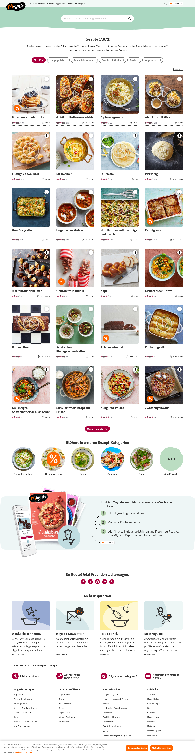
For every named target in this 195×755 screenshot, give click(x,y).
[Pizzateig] (164, 158)
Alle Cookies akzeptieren (161, 748)
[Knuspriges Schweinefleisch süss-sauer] (31, 394)
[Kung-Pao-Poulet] (120, 394)
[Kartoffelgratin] (164, 333)
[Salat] (141, 461)
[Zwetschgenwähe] (164, 394)
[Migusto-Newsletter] (75, 628)
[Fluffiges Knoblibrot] (31, 158)
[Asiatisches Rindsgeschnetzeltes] (75, 333)
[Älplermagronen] (120, 101)
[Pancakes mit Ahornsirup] (31, 101)
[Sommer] (112, 461)
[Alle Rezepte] (171, 461)
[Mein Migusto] (163, 628)
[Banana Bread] (31, 333)
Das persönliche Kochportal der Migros (29, 665)
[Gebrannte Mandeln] (75, 275)
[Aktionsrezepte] (53, 461)
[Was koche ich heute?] (31, 628)
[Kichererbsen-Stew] (164, 275)
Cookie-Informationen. (23, 752)
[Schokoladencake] (120, 333)
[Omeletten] (120, 158)
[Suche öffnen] (165, 3)
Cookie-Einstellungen (112, 726)
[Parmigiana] (164, 216)
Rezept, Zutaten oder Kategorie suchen (97, 18)
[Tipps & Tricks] (119, 628)
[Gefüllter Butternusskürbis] (75, 101)
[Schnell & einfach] (23, 461)
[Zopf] (120, 275)
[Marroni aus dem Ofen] (31, 275)
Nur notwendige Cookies (137, 748)
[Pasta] (82, 461)
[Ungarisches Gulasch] (75, 216)
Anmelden (178, 4)
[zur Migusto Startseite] (16, 4)
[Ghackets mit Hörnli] (164, 101)
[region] (97, 748)
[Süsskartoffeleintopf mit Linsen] (75, 394)
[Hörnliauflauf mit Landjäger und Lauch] (120, 216)
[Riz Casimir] (75, 158)
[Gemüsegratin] (31, 216)
